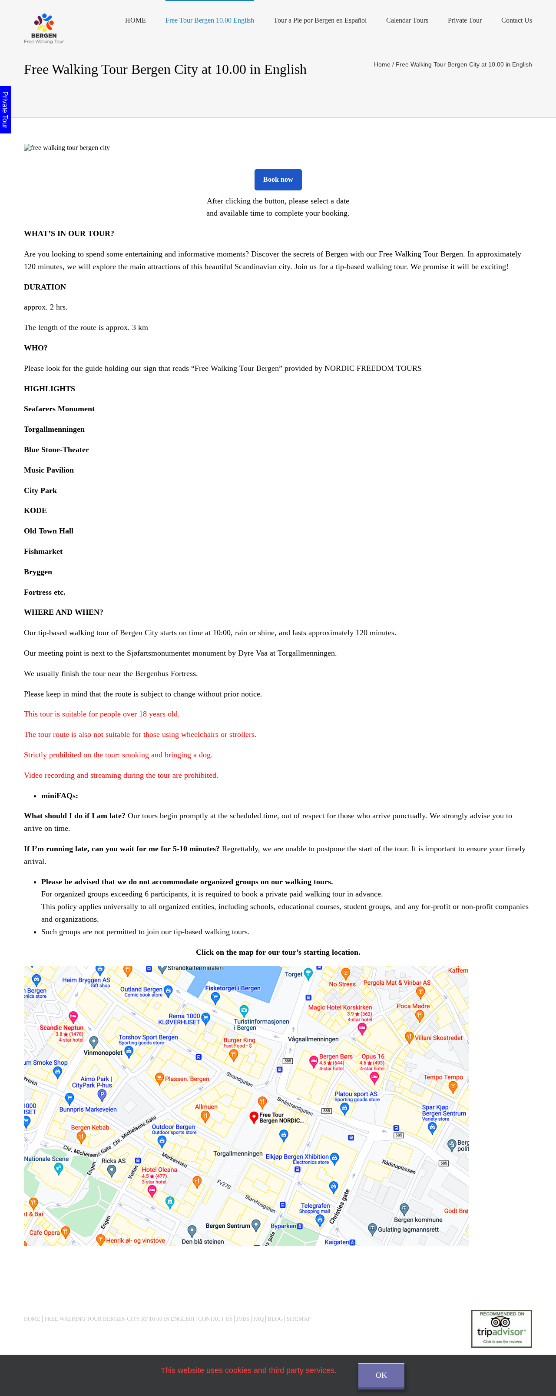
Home (32, 1319)
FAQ (258, 1319)
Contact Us (516, 20)
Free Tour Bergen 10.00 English (209, 20)
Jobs (242, 1319)
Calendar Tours (407, 20)
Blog (275, 1319)
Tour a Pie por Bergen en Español (320, 20)
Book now (278, 179)
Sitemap (299, 1319)
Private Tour (465, 20)
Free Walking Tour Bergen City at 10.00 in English (119, 1319)
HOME (135, 20)
